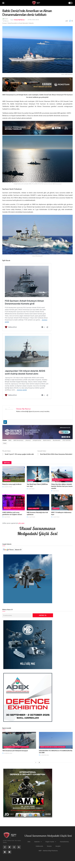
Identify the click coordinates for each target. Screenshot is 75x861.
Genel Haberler (33, 508)
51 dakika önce (7, 486)
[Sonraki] (39, 762)
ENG (29, 841)
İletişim (49, 846)
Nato (4, 443)
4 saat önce (31, 488)
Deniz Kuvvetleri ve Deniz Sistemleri (18, 23)
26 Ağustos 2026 (7, 753)
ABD (9, 440)
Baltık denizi (47, 440)
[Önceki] (35, 762)
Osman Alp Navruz (19, 19)
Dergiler (58, 846)
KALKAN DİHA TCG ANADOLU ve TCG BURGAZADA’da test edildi (55, 751)
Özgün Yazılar (50, 841)
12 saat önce (31, 517)
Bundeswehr (56, 440)
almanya (28, 440)
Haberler (31, 23)
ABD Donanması (18, 440)
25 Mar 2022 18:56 (33, 19)
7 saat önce (55, 490)
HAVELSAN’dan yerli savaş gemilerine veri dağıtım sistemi (12, 513)
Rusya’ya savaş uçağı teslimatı (11, 484)
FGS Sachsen (67, 440)
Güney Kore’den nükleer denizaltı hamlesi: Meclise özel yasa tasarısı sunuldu (62, 486)
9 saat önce (6, 517)
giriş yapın (21, 523)
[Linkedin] (5, 422)
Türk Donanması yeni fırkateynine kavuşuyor (15, 751)
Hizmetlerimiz (64, 841)
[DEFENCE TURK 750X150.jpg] (37, 128)
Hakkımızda (39, 846)
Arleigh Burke (37, 440)
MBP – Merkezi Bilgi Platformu (48, 850)
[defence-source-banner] (37, 432)
